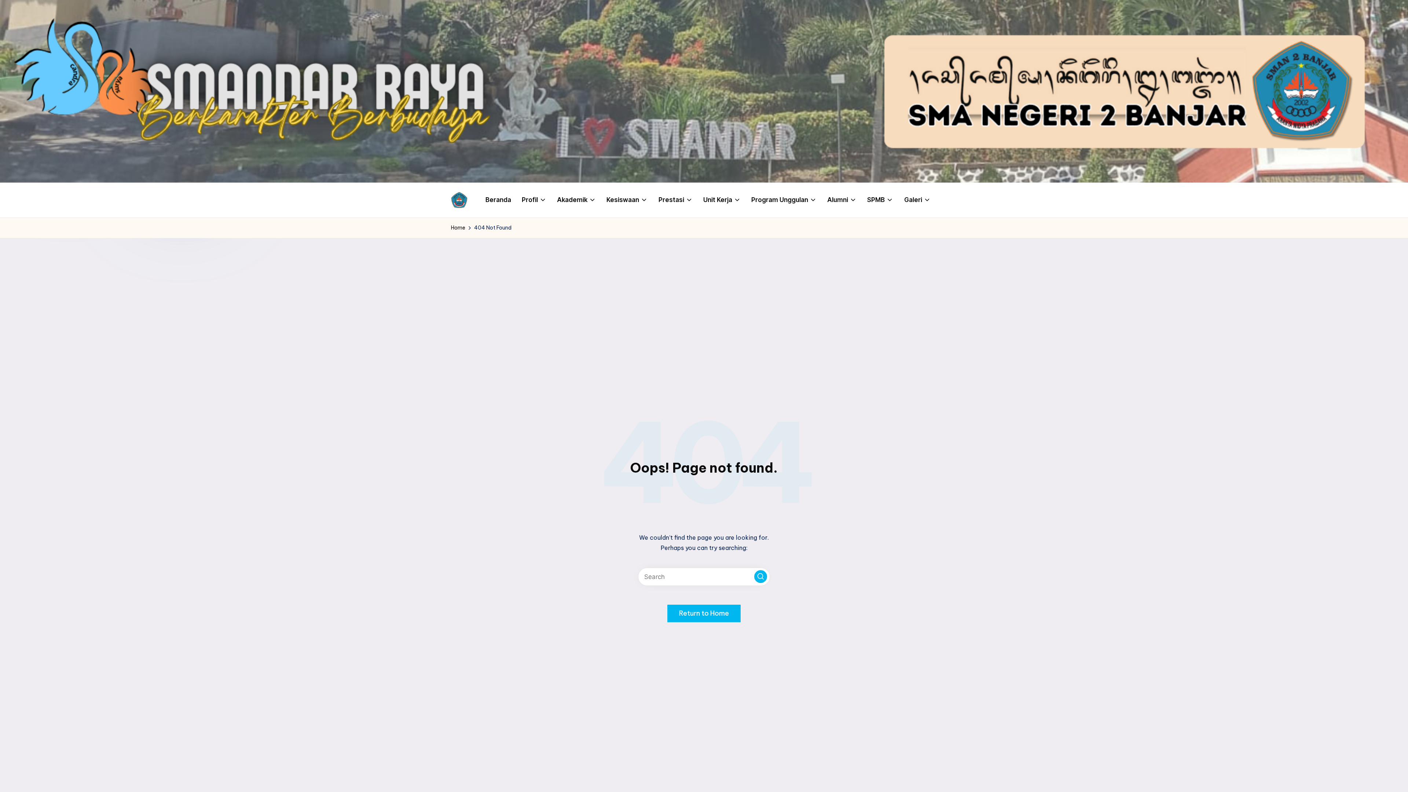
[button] (760, 576)
